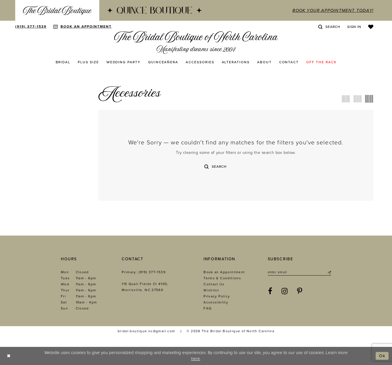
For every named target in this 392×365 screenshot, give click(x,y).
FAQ (207, 308)
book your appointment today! (332, 10)
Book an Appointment (224, 272)
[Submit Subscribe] (329, 272)
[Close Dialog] (8, 356)
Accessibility (215, 302)
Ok (382, 355)
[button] (354, 27)
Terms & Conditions (222, 278)
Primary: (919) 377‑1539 (144, 272)
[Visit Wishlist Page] (371, 27)
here (195, 358)
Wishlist (211, 290)
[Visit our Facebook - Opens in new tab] (270, 291)
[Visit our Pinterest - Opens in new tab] (300, 291)
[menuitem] (57, 10)
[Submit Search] (206, 166)
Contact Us (213, 284)
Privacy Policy (216, 296)
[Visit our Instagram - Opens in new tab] (284, 291)
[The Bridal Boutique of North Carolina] (196, 42)
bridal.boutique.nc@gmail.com (146, 331)
